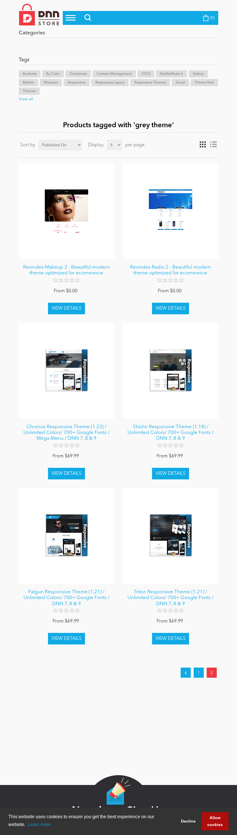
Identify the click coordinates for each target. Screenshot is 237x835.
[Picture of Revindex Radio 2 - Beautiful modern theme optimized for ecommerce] (170, 211)
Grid (202, 144)
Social (180, 82)
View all (26, 99)
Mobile (28, 82)
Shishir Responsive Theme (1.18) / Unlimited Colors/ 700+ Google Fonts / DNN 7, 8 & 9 (170, 432)
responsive (77, 82)
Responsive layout (110, 82)
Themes (29, 91)
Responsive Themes (150, 82)
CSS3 (146, 74)
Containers (78, 74)
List (213, 144)
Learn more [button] (39, 824)
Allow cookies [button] (215, 821)
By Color (53, 74)
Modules (51, 82)
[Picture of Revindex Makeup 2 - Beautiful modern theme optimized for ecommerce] (66, 211)
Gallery (198, 74)
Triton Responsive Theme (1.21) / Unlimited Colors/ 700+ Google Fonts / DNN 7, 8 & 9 (170, 598)
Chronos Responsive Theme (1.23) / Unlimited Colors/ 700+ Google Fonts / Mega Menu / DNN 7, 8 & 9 (66, 432)
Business (29, 74)
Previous (186, 673)
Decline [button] (188, 821)
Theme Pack (204, 82)
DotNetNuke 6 (171, 74)
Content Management (114, 74)
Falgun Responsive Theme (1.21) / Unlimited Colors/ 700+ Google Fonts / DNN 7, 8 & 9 (66, 598)
